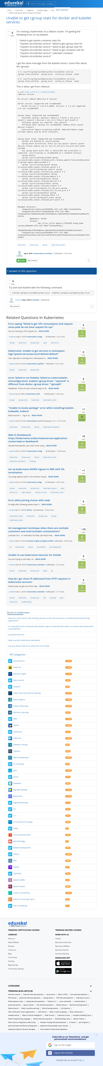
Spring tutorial (48, 998)
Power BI (17, 667)
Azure (15, 777)
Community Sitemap (16, 969)
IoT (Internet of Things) (22, 822)
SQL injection (65, 1008)
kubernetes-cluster (49, 400)
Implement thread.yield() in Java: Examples (54, 1026)
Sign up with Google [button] (62, 1045)
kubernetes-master (16, 520)
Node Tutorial (49, 1015)
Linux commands (65, 1001)
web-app (53, 598)
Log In (83, 9)
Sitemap (11, 961)
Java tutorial (51, 994)
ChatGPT (16, 686)
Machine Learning (21, 712)
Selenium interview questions (33, 994)
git (10, 547)
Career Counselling (21, 893)
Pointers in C (52, 1001)
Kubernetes (38, 253)
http (44, 598)
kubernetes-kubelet (58, 245)
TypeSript (17, 873)
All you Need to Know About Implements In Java (54, 1029)
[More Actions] (89, 260)
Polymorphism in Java (15, 1001)
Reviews (11, 946)
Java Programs (84, 1022)
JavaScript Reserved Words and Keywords (22, 1026)
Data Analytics (19, 699)
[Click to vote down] (9, 35)
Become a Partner (62, 950)
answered (18, 300)
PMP (15, 719)
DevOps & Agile (33, 541)
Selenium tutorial (14, 994)
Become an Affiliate (62, 946)
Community (12, 957)
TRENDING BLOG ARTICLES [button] (20, 991)
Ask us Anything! (20, 905)
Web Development (21, 757)
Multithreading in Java (62, 1019)
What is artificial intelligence (32, 1015)
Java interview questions (79, 994)
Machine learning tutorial (78, 1005)
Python (16, 725)
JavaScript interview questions (29, 998)
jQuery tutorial (28, 1005)
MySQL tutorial (61, 1005)
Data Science (18, 680)
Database (17, 783)
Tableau (16, 751)
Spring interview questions (35, 1001)
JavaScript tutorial (14, 1005)
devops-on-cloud (41, 492)
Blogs (74, 9)
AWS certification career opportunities (21, 1012)
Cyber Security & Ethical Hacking (27, 693)
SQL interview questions (45, 1005)
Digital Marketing (20, 802)
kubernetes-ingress (50, 488)
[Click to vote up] (9, 31)
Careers (58, 938)
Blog (9, 954)
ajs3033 (41, 364)
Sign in (81, 1060)
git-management (55, 547)
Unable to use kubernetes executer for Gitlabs (34, 554)
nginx (45, 343)
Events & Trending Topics (24, 899)
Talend (16, 867)
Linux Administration (22, 835)
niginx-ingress (26, 492)
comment (33, 260)
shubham (48, 253)
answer (22, 260)
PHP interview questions (64, 998)
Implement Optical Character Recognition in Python (22, 1029)
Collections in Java (63, 1015)
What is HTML (63, 994)
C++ (14, 815)
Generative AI (19, 661)
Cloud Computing (20, 706)
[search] (28, 3)
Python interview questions (42, 1019)
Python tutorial (13, 1008)
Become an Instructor (63, 942)
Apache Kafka (19, 880)
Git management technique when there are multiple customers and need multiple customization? (38, 529)
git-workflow (41, 547)
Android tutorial (79, 1001)
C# (14, 809)
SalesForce (17, 731)
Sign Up (92, 9)
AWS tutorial (42, 1012)
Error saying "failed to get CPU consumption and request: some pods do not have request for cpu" (40, 325)
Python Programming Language (19, 1019)
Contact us (12, 950)
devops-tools (34, 245)
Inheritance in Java (82, 998)
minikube (33, 461)
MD (38, 394)
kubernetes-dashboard (18, 461)
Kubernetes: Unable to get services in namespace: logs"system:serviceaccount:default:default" (36, 352)
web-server (55, 343)
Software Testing (20, 744)
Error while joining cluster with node (29, 500)
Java (15, 770)
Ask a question (62, 10)
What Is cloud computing (58, 1012)
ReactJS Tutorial (78, 1019)
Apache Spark (19, 886)
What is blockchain (76, 1012)
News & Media (13, 942)
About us (11, 938)
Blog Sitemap (13, 965)
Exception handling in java (82, 1015)
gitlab (45, 571)
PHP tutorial (12, 998)
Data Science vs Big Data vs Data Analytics (22, 1022)
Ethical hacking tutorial (50, 1008)
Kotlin (15, 828)
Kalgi (40, 337)
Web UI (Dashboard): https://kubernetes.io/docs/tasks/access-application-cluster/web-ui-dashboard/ (38, 438)
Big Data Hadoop (20, 789)
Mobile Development (22, 847)
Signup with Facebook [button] (63, 1053)
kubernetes (22, 245)
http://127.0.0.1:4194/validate (40, 92)
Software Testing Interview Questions (53, 1022)
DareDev (36, 300)
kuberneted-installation (51, 427)
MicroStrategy (19, 841)
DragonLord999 (47, 541)
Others (29, 510)
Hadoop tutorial (13, 1015)
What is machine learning (30, 1008)
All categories (17, 654)
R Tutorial (72, 1022)
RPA (15, 860)
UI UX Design (18, 764)
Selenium (17, 738)
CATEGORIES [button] (14, 986)
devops (44, 245)
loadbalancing (26, 602)
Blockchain (17, 796)
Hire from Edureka (62, 954)
